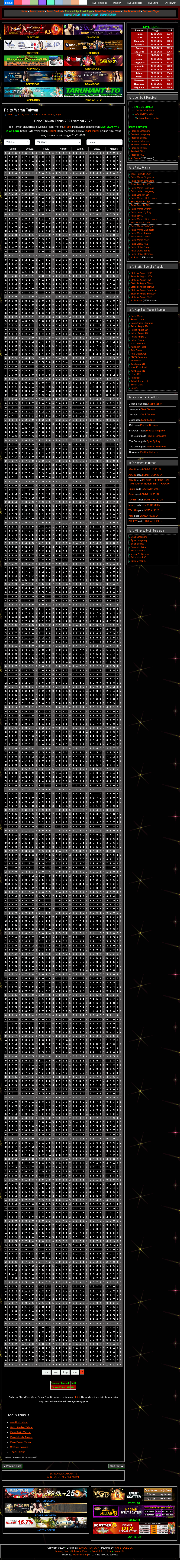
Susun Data (137, 384)
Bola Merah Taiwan (21, 1437)
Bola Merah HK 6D (140, 201)
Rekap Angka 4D (139, 333)
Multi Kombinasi (139, 367)
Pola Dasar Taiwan (21, 1442)
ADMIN (132, 469)
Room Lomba (37, 11)
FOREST (133, 499)
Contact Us (119, 1551)
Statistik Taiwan (19, 1447)
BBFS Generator (139, 357)
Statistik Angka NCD (141, 297)
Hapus (9, 2)
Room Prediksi (55, 11)
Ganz (131, 494)
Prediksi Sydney (139, 137)
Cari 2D (134, 388)
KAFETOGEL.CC (124, 1547)
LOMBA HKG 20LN (144, 114)
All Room (135, 158)
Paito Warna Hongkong (142, 188)
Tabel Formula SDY (140, 205)
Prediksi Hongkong (140, 134)
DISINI (52, 130)
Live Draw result (131, 11)
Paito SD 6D (137, 215)
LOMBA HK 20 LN (151, 469)
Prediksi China (138, 151)
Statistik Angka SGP (141, 273)
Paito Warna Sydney (141, 209)
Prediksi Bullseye (149, 425)
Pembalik (135, 377)
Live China (153, 2)
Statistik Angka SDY (141, 280)
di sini (67, 126)
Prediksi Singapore (140, 131)
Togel (58, 114)
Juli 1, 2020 (23, 114)
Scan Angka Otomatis (142, 323)
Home (24, 11)
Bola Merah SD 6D (140, 222)
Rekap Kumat (137, 340)
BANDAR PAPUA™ (89, 1547)
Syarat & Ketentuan (101, 1551)
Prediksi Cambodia (140, 144)
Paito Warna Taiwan (21, 110)
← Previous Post (12, 1466)
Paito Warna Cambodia (142, 229)
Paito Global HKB (140, 243)
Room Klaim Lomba (149, 118)
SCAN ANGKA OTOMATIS (63, 1473)
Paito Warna (48, 114)
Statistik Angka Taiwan (142, 287)
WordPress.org (80, 1554)
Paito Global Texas (140, 250)
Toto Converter (138, 343)
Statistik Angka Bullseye (143, 293)
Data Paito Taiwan (20, 1432)
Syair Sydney (155, 403)
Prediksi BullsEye (140, 141)
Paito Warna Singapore (142, 177)
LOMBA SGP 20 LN (152, 475)
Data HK (117, 2)
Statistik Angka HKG (141, 276)
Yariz (131, 515)
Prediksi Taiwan (19, 1422)
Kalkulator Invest (139, 381)
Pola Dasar (136, 350)
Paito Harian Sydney (141, 212)
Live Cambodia (134, 2)
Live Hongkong (99, 2)
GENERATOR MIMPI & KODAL (63, 1477)
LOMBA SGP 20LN (144, 110)
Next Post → (116, 1466)
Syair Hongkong (139, 540)
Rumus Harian (138, 319)
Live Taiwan (170, 2)
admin (10, 114)
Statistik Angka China (142, 283)
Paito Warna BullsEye (142, 226)
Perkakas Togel (151, 11)
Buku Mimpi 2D (138, 550)
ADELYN (132, 521)
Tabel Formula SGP (141, 174)
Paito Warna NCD (140, 240)
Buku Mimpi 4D (138, 561)
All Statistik (136, 300)
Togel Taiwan (92, 130)
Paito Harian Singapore (142, 180)
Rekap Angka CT (139, 336)
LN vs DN (135, 374)
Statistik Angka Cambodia (144, 290)
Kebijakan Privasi (80, 1551)
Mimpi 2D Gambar (140, 554)
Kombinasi (136, 360)
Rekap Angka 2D (139, 326)
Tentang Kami (62, 1551)
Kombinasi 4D (138, 364)
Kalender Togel (138, 347)
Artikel (37, 114)
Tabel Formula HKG (141, 184)
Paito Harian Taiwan (21, 1427)
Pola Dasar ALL (138, 353)
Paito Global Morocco (142, 254)
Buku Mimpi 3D (138, 557)
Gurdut (131, 489)
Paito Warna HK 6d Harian (144, 198)
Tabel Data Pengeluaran (108, 11)
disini (77, 1397)
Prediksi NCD (137, 154)
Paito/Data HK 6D (140, 195)
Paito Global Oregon (141, 247)
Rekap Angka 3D (139, 330)
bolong (131, 505)
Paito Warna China (140, 236)
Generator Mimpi (139, 547)
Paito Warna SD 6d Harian (144, 219)
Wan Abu (133, 510)
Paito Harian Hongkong (142, 191)
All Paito (134, 257)
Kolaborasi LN (138, 371)
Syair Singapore (139, 537)
